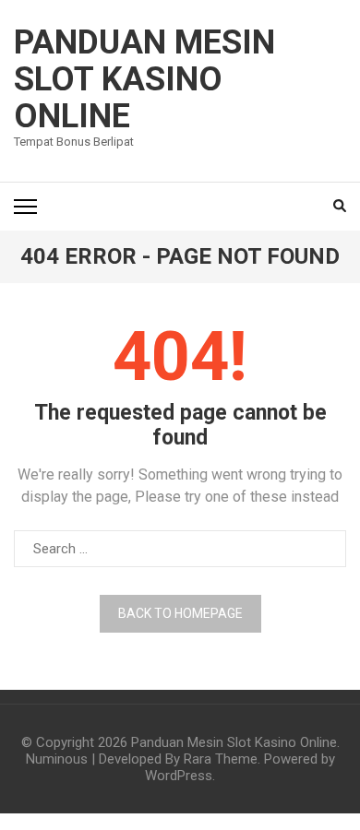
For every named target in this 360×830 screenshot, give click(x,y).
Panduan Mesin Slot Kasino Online (144, 79)
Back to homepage (180, 613)
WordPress (178, 775)
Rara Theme (221, 759)
